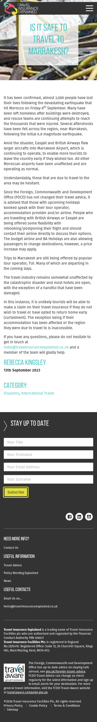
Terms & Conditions (67, 705)
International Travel (37, 393)
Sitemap (12, 709)
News (7, 581)
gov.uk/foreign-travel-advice (65, 671)
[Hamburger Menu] (89, 8)
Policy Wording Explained (21, 573)
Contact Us (11, 548)
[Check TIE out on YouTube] (88, 516)
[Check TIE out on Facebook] (69, 516)
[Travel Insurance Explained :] (21, 8)
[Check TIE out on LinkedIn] (79, 516)
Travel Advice (13, 565)
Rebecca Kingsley (25, 363)
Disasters (11, 393)
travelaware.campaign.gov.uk (27, 692)
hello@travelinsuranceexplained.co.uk (36, 347)
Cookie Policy (38, 705)
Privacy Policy (13, 705)
